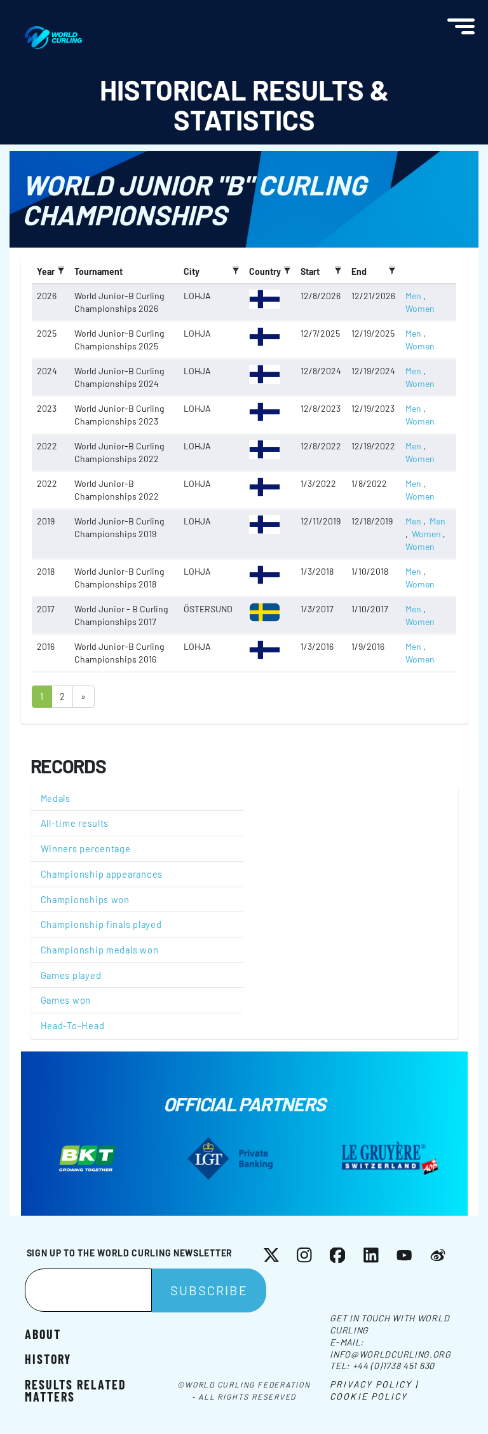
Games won (66, 1000)
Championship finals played (101, 924)
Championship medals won (100, 949)
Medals (56, 798)
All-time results (75, 823)
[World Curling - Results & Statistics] (53, 32)
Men (413, 295)
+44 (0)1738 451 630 (394, 1365)
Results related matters (75, 1389)
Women (420, 308)
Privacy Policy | (374, 1384)
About (43, 1333)
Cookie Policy (368, 1396)
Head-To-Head (73, 1025)
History (48, 1358)
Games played (71, 975)
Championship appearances (102, 874)
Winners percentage (86, 848)
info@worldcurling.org (390, 1354)
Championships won (85, 899)
